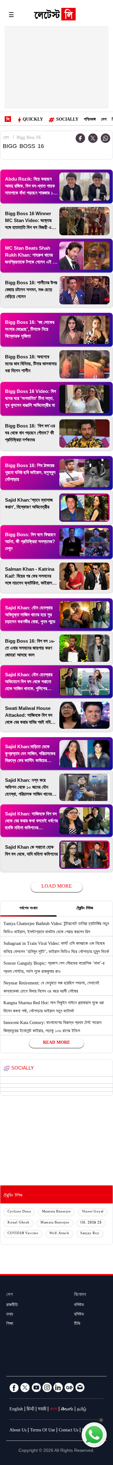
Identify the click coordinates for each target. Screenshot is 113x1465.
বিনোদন (80, 1295)
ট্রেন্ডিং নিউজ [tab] (84, 909)
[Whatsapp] (105, 138)
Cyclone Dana (19, 1212)
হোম (6, 138)
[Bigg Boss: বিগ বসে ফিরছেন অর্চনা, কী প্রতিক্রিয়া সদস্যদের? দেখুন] (84, 542)
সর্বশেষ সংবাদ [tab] (28, 909)
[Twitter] (93, 138)
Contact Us (68, 1430)
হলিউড (79, 1314)
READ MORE (56, 1043)
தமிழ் (81, 1409)
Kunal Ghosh (19, 1223)
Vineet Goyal (93, 1212)
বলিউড (79, 1305)
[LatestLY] (55, 16)
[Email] (80, 1387)
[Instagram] (47, 1387)
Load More (56, 887)
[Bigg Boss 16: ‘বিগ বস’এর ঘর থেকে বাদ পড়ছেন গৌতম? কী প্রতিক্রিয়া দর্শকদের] (84, 433)
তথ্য (9, 1314)
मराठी (42, 1409)
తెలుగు (67, 1409)
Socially (67, 120)
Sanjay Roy (90, 1233)
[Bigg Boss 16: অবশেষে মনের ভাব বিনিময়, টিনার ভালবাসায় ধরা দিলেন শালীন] (84, 364)
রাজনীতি (12, 1305)
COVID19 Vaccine (23, 1233)
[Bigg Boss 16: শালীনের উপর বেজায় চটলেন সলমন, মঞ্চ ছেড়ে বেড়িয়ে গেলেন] (84, 290)
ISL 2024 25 (91, 1223)
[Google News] (69, 1387)
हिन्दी (30, 1409)
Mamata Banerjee (56, 1212)
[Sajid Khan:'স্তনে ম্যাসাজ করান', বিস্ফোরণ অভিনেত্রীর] (84, 508)
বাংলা (53, 1409)
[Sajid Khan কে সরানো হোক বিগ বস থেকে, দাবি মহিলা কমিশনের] (84, 855)
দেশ (103, 120)
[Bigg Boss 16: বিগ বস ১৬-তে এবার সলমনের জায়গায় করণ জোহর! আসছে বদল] (84, 648)
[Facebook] (14, 1387)
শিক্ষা (9, 1324)
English (16, 1409)
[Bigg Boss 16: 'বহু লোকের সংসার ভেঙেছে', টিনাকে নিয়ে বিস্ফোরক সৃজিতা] (84, 330)
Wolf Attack (59, 1233)
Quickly (33, 120)
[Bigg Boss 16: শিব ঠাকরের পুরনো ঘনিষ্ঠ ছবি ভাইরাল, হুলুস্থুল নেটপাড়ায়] (84, 473)
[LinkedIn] (58, 1387)
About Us (17, 1430)
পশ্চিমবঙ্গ (90, 120)
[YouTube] (36, 1387)
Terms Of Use (42, 1430)
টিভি (77, 1324)
